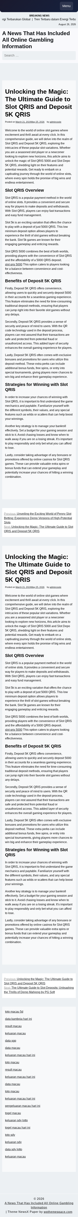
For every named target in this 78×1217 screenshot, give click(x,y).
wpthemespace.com (58, 1211)
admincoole (55, 122)
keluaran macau (15, 1156)
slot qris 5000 (13, 264)
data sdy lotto (13, 1149)
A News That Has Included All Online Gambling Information (36, 39)
